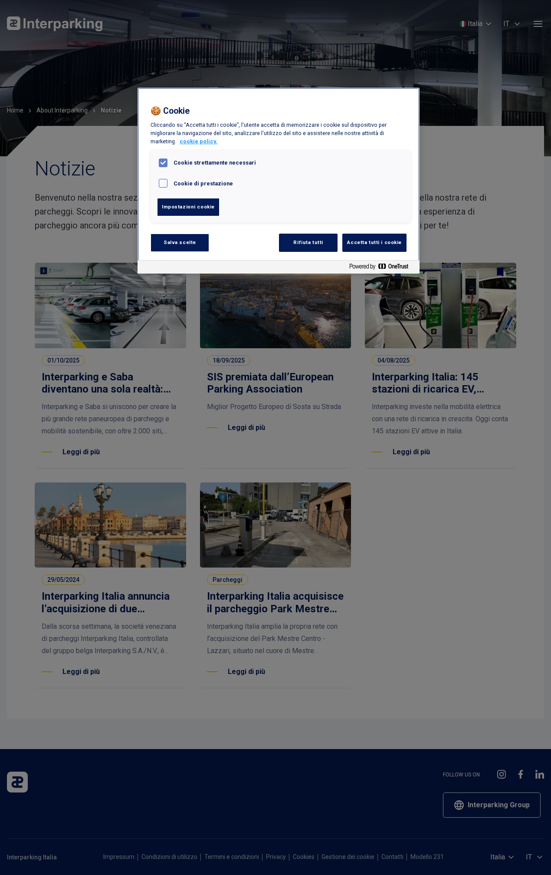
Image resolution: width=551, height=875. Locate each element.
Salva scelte (180, 242)
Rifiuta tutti (308, 242)
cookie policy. (198, 141)
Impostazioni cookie (188, 207)
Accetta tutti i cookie (374, 242)
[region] (279, 181)
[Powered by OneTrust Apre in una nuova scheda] (382, 268)
